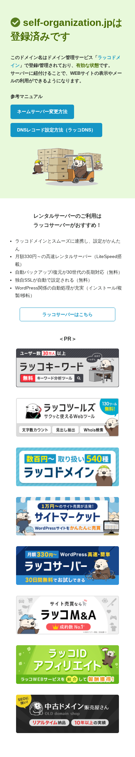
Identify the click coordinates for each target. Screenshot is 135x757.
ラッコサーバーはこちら (67, 314)
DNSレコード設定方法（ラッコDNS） (56, 129)
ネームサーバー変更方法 (42, 111)
